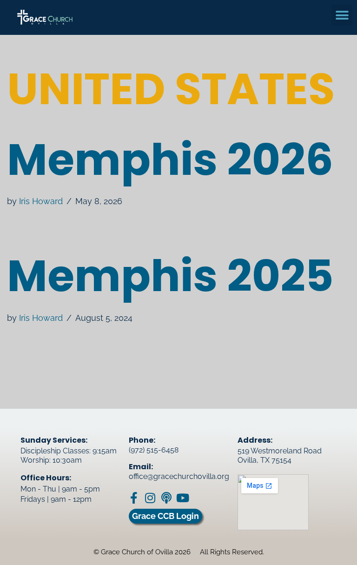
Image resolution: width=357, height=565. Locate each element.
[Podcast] (166, 498)
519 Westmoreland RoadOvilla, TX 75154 (280, 455)
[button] (341, 15)
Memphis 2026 (170, 159)
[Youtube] (182, 498)
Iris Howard (41, 201)
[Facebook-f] (134, 498)
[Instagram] (150, 498)
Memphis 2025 (170, 275)
